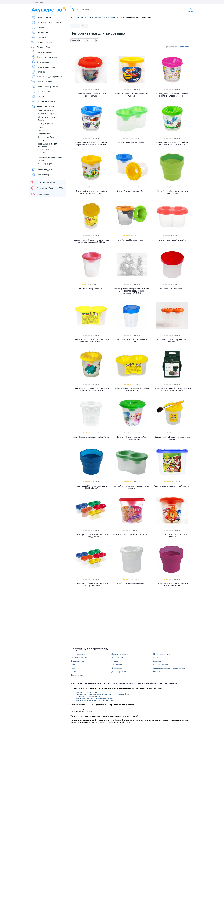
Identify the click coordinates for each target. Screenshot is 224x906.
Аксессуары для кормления (49, 77)
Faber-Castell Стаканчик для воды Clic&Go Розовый (172, 584)
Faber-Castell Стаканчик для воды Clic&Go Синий (91, 487)
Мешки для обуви (119, 657)
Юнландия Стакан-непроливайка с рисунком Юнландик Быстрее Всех (91, 143)
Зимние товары (44, 62)
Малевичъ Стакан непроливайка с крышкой (131, 340)
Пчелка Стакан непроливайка (130, 142)
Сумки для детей (45, 123)
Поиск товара (72, 9)
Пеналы (41, 120)
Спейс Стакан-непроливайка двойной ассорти (131, 487)
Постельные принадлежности (51, 22)
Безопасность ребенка (47, 86)
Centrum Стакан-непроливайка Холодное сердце (131, 438)
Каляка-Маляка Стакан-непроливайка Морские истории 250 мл (91, 389)
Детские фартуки (45, 163)
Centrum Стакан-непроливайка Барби (131, 534)
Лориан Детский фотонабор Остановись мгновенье (94, 700)
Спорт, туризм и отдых (47, 57)
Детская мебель (44, 17)
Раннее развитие (46, 110)
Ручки (41, 130)
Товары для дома (44, 170)
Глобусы (156, 671)
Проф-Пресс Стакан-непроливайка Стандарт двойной (91, 584)
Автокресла (42, 32)
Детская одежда (44, 42)
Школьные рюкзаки (78, 657)
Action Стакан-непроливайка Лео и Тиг (172, 486)
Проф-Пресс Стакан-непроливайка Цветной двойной (91, 535)
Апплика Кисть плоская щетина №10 (89, 696)
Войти (190, 12)
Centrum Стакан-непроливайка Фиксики (172, 535)
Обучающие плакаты (47, 117)
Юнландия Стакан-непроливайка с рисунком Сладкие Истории (172, 95)
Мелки (73, 671)
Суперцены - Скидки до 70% (49, 188)
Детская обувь (43, 47)
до (87, 40)
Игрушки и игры (44, 52)
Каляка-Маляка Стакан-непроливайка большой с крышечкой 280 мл (91, 241)
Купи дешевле (43, 194)
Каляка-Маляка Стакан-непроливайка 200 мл (172, 438)
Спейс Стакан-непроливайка (130, 583)
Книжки (40, 96)
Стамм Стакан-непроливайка (130, 191)
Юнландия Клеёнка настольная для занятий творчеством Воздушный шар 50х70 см (106, 694)
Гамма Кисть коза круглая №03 (87, 692)
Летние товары (44, 174)
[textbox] (108, 9)
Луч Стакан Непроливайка (130, 240)
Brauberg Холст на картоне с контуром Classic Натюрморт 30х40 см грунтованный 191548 (132, 291)
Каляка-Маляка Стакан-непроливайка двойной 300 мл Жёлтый (91, 340)
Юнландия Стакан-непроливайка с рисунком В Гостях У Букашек (172, 143)
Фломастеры (116, 668)
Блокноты (157, 661)
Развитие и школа (45, 106)
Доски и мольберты (47, 113)
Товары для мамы (44, 91)
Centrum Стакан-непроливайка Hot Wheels (131, 95)
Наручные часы (76, 675)
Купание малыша (44, 81)
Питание (41, 72)
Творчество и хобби (46, 101)
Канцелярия (44, 134)
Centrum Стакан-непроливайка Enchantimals (91, 95)
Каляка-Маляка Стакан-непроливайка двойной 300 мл (131, 389)
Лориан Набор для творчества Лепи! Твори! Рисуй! (94, 698)
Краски (41, 140)
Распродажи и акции (45, 182)
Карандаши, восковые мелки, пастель (169, 668)
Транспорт (42, 37)
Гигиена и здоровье (46, 67)
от (77, 40)
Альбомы (44, 150)
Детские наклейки (46, 137)
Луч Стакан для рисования (90, 289)
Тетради (42, 127)
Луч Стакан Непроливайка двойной (171, 240)
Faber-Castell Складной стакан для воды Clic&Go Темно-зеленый (172, 389)
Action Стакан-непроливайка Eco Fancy (91, 437)
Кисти (43, 153)
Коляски (40, 27)
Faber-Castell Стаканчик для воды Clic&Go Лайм (172, 192)
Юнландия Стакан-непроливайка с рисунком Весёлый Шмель (91, 192)
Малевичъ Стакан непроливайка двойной (172, 340)
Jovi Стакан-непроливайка (171, 289)
